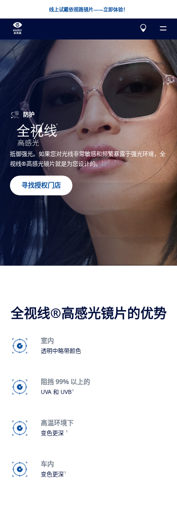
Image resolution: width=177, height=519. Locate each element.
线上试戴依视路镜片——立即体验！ (88, 9)
